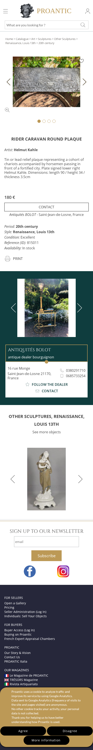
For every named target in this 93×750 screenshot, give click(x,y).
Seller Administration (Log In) (25, 612)
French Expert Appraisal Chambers (29, 639)
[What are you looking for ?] (83, 24)
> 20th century (45, 43)
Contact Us (12, 657)
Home (9, 39)
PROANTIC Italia (15, 661)
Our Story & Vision (17, 653)
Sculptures (44, 39)
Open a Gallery (15, 603)
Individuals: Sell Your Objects (25, 616)
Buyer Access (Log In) (19, 630)
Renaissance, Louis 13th (20, 43)
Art (33, 39)
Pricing (9, 607)
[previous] (14, 307)
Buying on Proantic (18, 634)
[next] (79, 307)
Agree (23, 731)
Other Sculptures (64, 39)
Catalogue (22, 39)
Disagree (70, 731)
